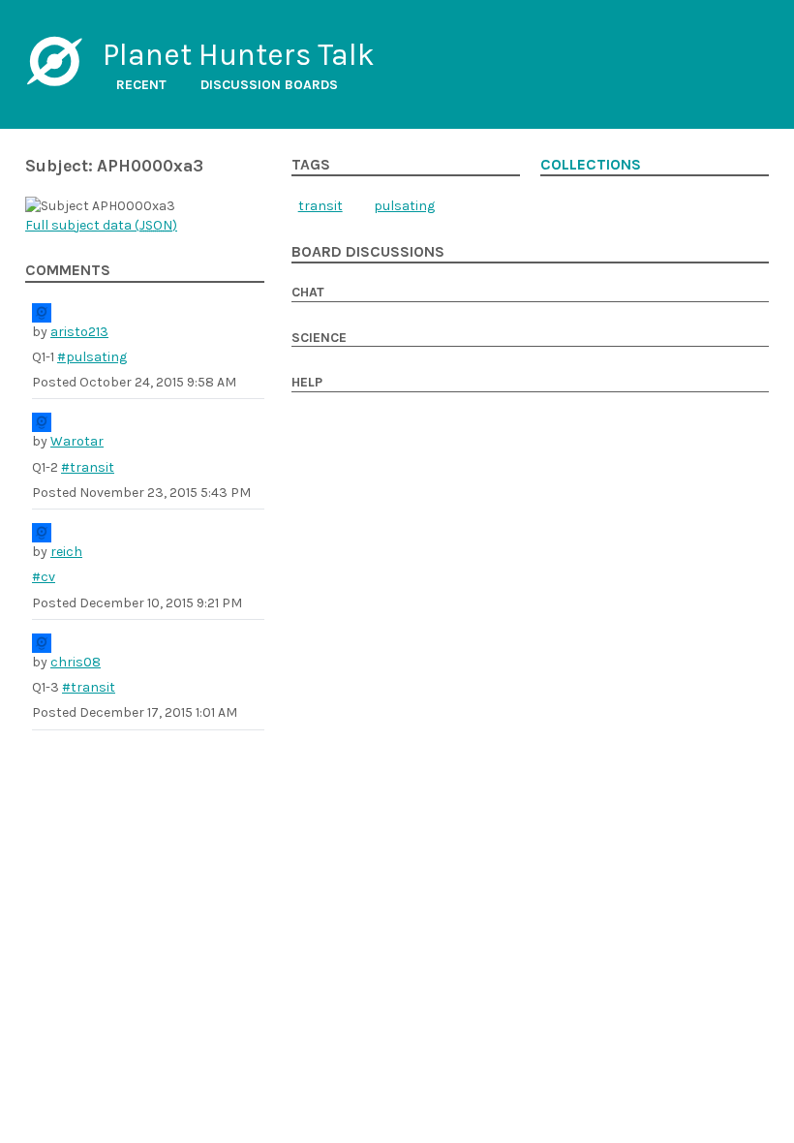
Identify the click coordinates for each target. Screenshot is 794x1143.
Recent (141, 85)
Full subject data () (101, 225)
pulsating (404, 206)
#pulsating (92, 357)
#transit (87, 467)
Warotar (77, 441)
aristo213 (79, 332)
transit (320, 206)
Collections (590, 164)
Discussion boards (269, 85)
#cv (43, 577)
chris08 (75, 662)
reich (66, 551)
